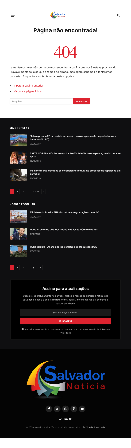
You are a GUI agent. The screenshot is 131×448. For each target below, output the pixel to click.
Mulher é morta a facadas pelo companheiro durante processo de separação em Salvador (75, 172)
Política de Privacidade (94, 427)
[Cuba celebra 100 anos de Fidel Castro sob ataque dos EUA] (18, 251)
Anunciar (65, 419)
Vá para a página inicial (28, 91)
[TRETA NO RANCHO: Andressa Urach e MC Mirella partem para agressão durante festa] (18, 158)
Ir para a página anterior (28, 85)
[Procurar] (118, 15)
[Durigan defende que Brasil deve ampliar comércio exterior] (18, 234)
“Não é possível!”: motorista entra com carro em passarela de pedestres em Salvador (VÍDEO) (73, 138)
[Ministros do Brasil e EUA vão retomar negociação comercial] (18, 216)
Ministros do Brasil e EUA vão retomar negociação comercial (64, 212)
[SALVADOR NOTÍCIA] (65, 15)
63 (34, 267)
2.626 (36, 191)
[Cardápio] (13, 15)
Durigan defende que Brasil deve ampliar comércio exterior (64, 229)
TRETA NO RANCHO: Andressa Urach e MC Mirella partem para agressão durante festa (75, 155)
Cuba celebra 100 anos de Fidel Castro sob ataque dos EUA (63, 246)
